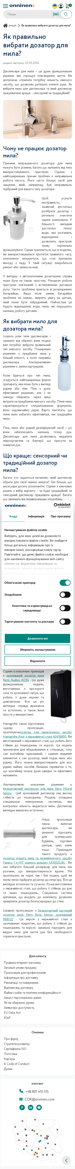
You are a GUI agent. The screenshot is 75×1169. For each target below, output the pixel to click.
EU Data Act (12, 1013)
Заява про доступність (19, 1008)
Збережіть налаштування (37, 649)
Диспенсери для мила (20, 436)
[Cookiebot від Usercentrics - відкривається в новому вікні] (54, 505)
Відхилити (37, 660)
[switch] (65, 594)
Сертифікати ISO (15, 1049)
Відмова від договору (18, 988)
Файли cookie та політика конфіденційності (32, 993)
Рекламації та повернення (21, 983)
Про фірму (11, 1039)
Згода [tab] (13, 516)
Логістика (10, 1054)
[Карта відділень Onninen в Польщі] (37, 1162)
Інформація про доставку (21, 978)
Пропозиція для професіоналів (25, 973)
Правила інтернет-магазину (22, 963)
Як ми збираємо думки (19, 1003)
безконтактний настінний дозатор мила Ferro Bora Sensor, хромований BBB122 (37, 915)
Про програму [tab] (61, 516)
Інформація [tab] (36, 516)
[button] (66, 1160)
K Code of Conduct (16, 1064)
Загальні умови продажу (20, 968)
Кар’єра (9, 1059)
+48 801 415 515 (37, 1092)
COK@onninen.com (39, 1099)
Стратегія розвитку (17, 1044)
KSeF (7, 1018)
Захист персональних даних (23, 998)
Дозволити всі (38, 638)
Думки (8, 1069)
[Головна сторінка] (6, 25)
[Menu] (5, 6)
